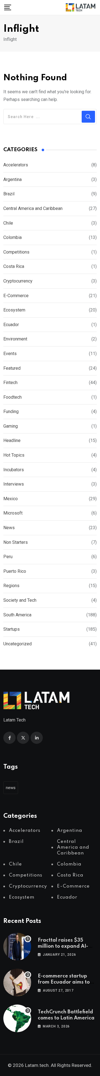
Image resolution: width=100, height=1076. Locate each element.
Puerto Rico (14, 571)
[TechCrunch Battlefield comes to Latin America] (17, 1018)
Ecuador (11, 324)
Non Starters (15, 542)
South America (17, 614)
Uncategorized (17, 643)
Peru (7, 556)
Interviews (13, 484)
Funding (11, 411)
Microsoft (12, 513)
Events (10, 353)
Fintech (10, 382)
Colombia (12, 237)
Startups (11, 629)
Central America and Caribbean (32, 208)
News (9, 527)
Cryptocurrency (17, 281)
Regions (11, 585)
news (11, 787)
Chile (8, 223)
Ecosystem (14, 310)
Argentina (12, 179)
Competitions (16, 252)
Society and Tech (19, 600)
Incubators (13, 469)
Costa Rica (13, 266)
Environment (15, 339)
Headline (12, 440)
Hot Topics (13, 455)
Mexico (10, 498)
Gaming (10, 426)
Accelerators (15, 164)
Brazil (8, 193)
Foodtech (12, 397)
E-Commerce (16, 295)
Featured (12, 368)
